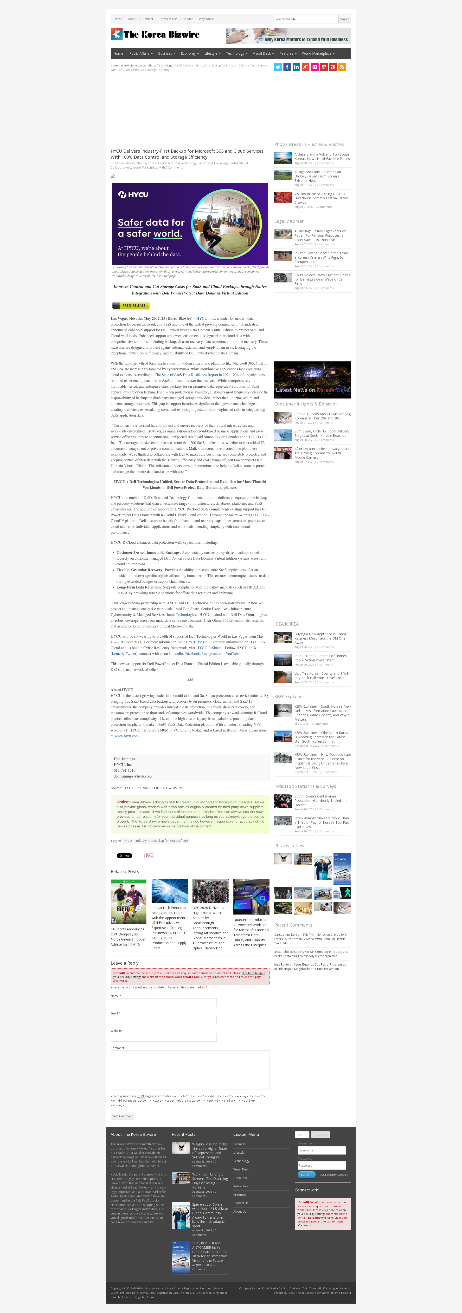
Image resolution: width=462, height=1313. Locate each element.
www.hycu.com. (127, 735)
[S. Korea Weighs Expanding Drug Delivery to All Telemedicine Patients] (323, 906)
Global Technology (160, 65)
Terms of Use (168, 19)
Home (118, 19)
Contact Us (240, 1203)
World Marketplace (316, 53)
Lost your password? (334, 1174)
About (132, 19)
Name (116, 996)
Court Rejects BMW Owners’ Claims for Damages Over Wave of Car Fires (322, 279)
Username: (305, 1143)
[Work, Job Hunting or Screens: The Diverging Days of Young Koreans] (303, 859)
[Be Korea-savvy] (156, 34)
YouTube (232, 653)
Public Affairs (139, 53)
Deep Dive (240, 1178)
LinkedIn (176, 653)
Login (302, 1135)
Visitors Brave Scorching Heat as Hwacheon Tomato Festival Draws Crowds (322, 198)
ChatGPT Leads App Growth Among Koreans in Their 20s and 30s (323, 416)
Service (188, 19)
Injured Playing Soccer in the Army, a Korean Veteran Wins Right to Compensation (322, 257)
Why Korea (206, 19)
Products (239, 1195)
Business (165, 53)
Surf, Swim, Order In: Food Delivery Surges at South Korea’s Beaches (322, 433)
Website (116, 1031)
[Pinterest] (333, 67)
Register (320, 1135)
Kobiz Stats (240, 1186)
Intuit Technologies (181, 614)
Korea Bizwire (157, 163)
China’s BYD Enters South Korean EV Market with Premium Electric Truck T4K (310, 939)
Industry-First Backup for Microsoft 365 (161, 841)
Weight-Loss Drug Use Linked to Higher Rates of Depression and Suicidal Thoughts (210, 1150)
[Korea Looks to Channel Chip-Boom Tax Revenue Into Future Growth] (303, 893)
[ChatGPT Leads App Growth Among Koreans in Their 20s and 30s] (283, 418)
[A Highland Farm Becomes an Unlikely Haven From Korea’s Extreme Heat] (283, 175)
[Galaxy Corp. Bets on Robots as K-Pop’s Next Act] (283, 908)
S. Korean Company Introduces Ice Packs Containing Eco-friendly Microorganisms (311, 954)
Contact (147, 19)
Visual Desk (262, 53)
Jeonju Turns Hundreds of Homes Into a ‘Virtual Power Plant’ (321, 657)
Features (286, 53)
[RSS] (342, 67)
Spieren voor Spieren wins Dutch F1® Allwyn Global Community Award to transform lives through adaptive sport (210, 1215)
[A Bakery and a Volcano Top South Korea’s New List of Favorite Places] (283, 158)
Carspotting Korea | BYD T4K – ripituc (300, 935)
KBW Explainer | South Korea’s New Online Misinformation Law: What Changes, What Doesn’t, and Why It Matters (323, 713)
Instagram (209, 653)
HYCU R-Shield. (209, 647)
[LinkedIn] (296, 67)
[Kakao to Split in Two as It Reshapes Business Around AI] (283, 893)
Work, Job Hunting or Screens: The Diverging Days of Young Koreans (210, 1180)
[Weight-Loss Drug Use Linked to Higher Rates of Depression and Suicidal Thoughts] (283, 858)
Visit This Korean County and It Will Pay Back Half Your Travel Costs (322, 675)
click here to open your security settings (321, 1211)
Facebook (192, 653)
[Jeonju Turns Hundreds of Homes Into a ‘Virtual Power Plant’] (283, 660)
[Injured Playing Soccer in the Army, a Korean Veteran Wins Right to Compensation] (283, 256)
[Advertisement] (190, 110)
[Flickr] (315, 67)
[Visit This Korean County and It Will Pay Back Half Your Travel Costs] (283, 677)
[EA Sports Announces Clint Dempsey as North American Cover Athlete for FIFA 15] (129, 901)
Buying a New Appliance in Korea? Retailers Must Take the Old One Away (321, 638)
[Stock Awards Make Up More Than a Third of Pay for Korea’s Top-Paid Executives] (283, 820)
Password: (305, 1158)
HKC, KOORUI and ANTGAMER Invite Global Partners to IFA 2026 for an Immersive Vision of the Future (210, 1252)
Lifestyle (210, 53)
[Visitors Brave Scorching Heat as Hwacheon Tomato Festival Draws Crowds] (283, 197)
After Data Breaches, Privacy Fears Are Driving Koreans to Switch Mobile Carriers (322, 453)
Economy (188, 53)
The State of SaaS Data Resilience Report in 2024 (193, 374)
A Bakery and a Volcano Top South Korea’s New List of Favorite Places (322, 156)
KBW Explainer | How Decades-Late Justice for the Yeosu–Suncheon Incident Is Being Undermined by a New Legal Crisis (323, 761)
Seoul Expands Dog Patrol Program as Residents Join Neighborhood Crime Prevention (310, 966)
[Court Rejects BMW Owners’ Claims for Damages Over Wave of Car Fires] (283, 277)
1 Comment (329, 772)
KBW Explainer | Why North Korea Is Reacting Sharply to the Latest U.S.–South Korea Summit (321, 737)
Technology (235, 53)
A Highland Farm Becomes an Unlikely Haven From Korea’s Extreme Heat (318, 176)
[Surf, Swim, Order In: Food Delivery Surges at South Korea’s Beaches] (283, 435)
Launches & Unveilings (213, 163)
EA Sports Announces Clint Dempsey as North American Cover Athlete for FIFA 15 (128, 937)
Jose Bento (281, 964)
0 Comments (325, 163)
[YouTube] (324, 67)
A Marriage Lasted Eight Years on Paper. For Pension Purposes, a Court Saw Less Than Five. (320, 235)
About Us (239, 1211)
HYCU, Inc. (205, 318)
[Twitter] (278, 67)
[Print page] (190, 176)
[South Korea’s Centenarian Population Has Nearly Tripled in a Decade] (283, 801)
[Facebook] (287, 67)
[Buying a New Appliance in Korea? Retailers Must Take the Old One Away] (283, 637)
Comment (117, 1048)
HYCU (128, 841)
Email (115, 1013)
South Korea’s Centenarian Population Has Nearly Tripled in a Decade (321, 800)
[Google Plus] (305, 67)
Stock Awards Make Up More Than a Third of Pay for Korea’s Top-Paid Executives (322, 822)
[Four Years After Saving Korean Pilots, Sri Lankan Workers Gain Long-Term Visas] (323, 893)
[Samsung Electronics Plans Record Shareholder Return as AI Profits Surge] (342, 893)
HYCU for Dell (197, 641)
